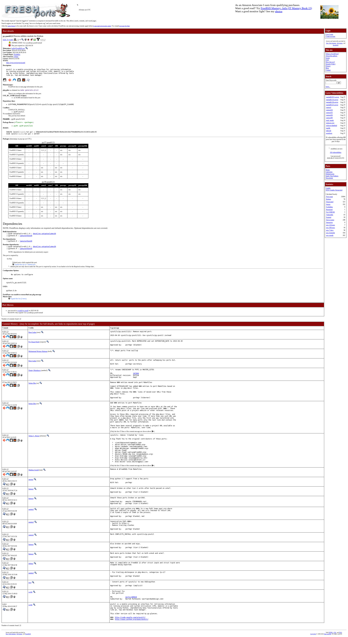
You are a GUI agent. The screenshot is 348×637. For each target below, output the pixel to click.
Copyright (313, 634)
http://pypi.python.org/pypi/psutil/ (131, 619)
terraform (329, 133)
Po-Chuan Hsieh (34, 342)
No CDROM (330, 212)
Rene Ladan (32, 332)
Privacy (328, 66)
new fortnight (330, 233)
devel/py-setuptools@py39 (44, 234)
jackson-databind (331, 125)
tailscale (328, 131)
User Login (329, 34)
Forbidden (329, 207)
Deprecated (329, 202)
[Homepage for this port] (4, 81)
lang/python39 (26, 236)
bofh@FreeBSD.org (18, 48)
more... (328, 87)
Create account (330, 36)
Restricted (329, 210)
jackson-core (330, 123)
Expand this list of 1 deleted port (25, 264)
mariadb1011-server (332, 97)
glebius (31, 564)
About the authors (331, 56)
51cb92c (17, 54)
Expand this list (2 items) (18, 299)
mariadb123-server (332, 105)
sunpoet (31, 535)
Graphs (328, 188)
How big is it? (330, 62)
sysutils (10, 40)
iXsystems (340, 43)
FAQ (327, 60)
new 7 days (329, 230)
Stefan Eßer (32, 383)
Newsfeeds (329, 178)
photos (278, 11)
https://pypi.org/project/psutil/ (15, 63)
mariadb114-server (332, 100)
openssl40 (329, 118)
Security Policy (330, 64)
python (16, 57)
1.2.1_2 (5, 40)
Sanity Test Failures (332, 176)
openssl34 (329, 110)
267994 (136, 373)
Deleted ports (330, 174)
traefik (328, 128)
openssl (328, 107)
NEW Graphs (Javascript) (334, 190)
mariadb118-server (332, 102)
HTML (331, 632)
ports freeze (11, 26)
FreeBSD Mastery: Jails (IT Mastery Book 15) (286, 8)
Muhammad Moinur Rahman (38, 351)
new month (329, 235)
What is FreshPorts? (332, 54)
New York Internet (331, 43)
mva (30, 583)
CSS (335, 632)
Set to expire (330, 220)
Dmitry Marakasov (35, 370)
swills (30, 592)
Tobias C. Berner (34, 436)
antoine (31, 479)
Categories (329, 172)
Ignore (328, 204)
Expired (328, 217)
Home (328, 170)
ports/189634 (131, 597)
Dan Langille (327, 634)
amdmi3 (31, 509)
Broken (328, 199)
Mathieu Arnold (34, 470)
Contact (328, 70)
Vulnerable (329, 215)
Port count (329, 197)
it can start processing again (102, 26)
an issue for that (124, 26)
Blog (327, 68)
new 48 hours (330, 228)
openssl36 (329, 115)
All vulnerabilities (335, 152)
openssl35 (329, 113)
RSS (340, 632)
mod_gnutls (330, 120)
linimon (31, 489)
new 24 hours (330, 225)
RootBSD (335, 45)
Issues (328, 58)
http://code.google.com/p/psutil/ (130, 617)
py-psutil (25, 311)
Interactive (329, 222)
